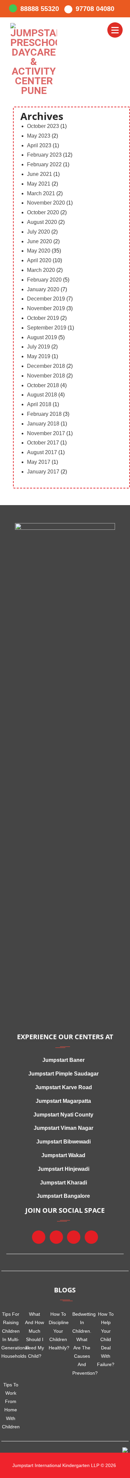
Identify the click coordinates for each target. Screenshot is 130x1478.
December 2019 (46, 299)
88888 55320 (39, 8)
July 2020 (38, 232)
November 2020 (46, 203)
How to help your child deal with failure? (105, 1339)
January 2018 (43, 423)
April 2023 (39, 145)
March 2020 (41, 270)
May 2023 (38, 136)
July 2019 (38, 347)
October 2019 (43, 318)
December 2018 (46, 366)
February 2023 (44, 155)
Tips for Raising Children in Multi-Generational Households (10, 1335)
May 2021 (38, 184)
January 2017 (43, 471)
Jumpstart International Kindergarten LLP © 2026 (63, 1465)
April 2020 (39, 260)
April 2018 (39, 404)
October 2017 (43, 442)
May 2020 (38, 251)
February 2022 (44, 164)
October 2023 (43, 126)
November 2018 (46, 375)
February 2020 (44, 280)
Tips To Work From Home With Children (11, 1405)
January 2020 (43, 289)
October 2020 (43, 212)
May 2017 (38, 462)
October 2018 (43, 385)
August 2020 (42, 222)
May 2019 (38, 356)
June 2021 (39, 174)
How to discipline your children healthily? (58, 1330)
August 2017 (42, 452)
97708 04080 (95, 8)
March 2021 (41, 193)
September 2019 (46, 328)
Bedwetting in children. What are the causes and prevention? (81, 1343)
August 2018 (42, 394)
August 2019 (42, 337)
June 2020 (39, 241)
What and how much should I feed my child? (34, 1335)
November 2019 (46, 308)
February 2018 (44, 414)
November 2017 (46, 433)
